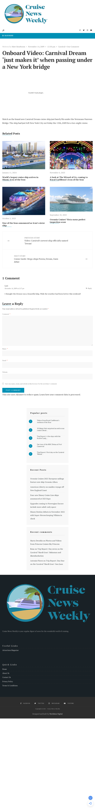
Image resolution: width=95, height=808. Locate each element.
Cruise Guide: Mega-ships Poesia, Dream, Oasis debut (36, 259)
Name (5, 349)
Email (5, 360)
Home (4, 669)
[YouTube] (91, 30)
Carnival (61, 46)
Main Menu (8, 35)
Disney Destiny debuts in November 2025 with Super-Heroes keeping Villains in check (47, 515)
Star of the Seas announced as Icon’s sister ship (23, 224)
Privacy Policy (7, 681)
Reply (90, 288)
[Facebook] (80, 30)
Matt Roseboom (18, 46)
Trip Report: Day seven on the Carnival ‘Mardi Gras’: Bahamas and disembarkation (46, 552)
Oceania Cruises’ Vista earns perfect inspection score (67, 220)
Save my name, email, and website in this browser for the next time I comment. (31, 384)
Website (5, 372)
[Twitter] (83, 30)
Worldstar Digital (56, 714)
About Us (5, 673)
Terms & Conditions (10, 685)
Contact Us (6, 677)
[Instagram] (87, 30)
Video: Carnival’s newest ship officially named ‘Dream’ (46, 240)
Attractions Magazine (10, 650)
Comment (6, 314)
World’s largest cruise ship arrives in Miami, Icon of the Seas (20, 178)
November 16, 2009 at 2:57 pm (14, 288)
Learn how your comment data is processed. (60, 394)
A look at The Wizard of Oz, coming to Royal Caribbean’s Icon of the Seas (69, 178)
